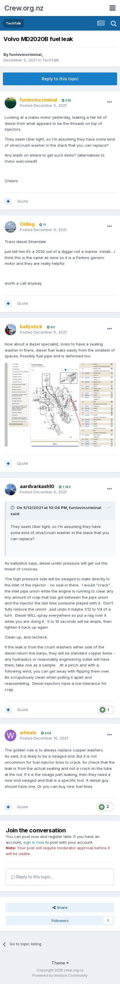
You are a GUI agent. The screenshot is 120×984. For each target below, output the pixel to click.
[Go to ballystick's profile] (10, 329)
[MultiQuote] (8, 201)
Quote (22, 201)
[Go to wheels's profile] (10, 735)
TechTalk (50, 60)
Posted (43, 105)
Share (62, 907)
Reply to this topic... (34, 876)
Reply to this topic (60, 78)
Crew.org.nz (24, 8)
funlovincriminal (25, 54)
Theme (59, 962)
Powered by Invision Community (60, 975)
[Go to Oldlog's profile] (10, 227)
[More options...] (109, 102)
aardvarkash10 (37, 486)
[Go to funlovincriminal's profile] (10, 103)
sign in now (33, 842)
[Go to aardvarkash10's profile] (10, 489)
